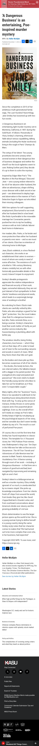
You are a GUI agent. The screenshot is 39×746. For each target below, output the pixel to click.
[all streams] (36, 743)
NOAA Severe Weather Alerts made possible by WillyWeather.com (19, 696)
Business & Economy (8, 622)
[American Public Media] (19, 730)
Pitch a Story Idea (10, 701)
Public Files (8, 681)
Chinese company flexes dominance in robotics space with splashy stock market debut (18, 627)
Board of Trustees (10, 691)
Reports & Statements (12, 686)
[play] (3, 743)
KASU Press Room (10, 712)
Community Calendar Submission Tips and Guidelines (18, 706)
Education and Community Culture (12, 596)
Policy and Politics (8, 638)
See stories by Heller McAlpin (14, 576)
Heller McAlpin (14, 39)
